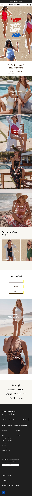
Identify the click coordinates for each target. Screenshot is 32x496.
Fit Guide (4, 433)
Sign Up (24, 419)
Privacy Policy (5, 473)
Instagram (4, 425)
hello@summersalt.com (13, 459)
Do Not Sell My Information (8, 478)
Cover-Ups (16, 292)
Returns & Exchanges (7, 440)
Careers (18, 435)
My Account (4, 430)
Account (27, 5)
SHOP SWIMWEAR (11, 72)
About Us (18, 430)
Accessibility (5, 480)
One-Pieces (16, 281)
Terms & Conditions (6, 475)
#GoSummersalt (23, 425)
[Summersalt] (16, 4)
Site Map (4, 483)
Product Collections (6, 450)
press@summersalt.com (10, 461)
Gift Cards (4, 445)
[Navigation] (2, 5)
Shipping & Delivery (6, 438)
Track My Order (5, 443)
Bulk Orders (4, 453)
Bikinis (16, 286)
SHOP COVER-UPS (21, 72)
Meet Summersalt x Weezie (16, 1)
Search (5, 5)
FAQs (3, 435)
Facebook (10, 425)
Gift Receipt (4, 448)
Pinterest (16, 425)
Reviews (18, 433)
